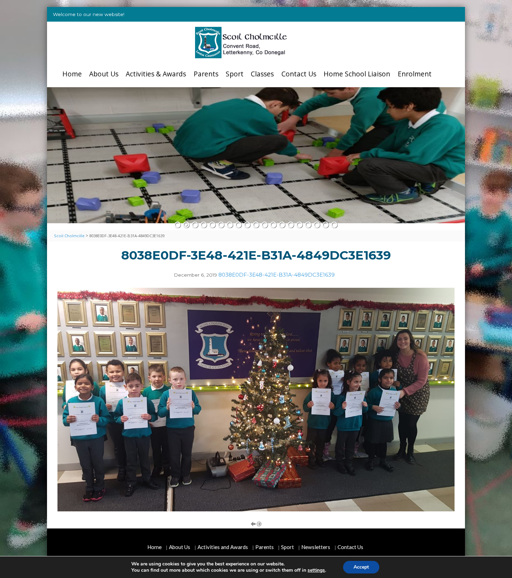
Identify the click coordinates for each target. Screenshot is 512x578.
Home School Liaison (357, 73)
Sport (234, 73)
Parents (206, 73)
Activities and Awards (222, 547)
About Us (103, 73)
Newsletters (315, 547)
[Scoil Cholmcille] (241, 42)
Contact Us (298, 73)
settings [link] (316, 570)
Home (72, 73)
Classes (262, 73)
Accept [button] (361, 567)
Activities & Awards (156, 73)
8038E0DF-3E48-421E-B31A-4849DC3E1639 (276, 274)
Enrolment (415, 73)
